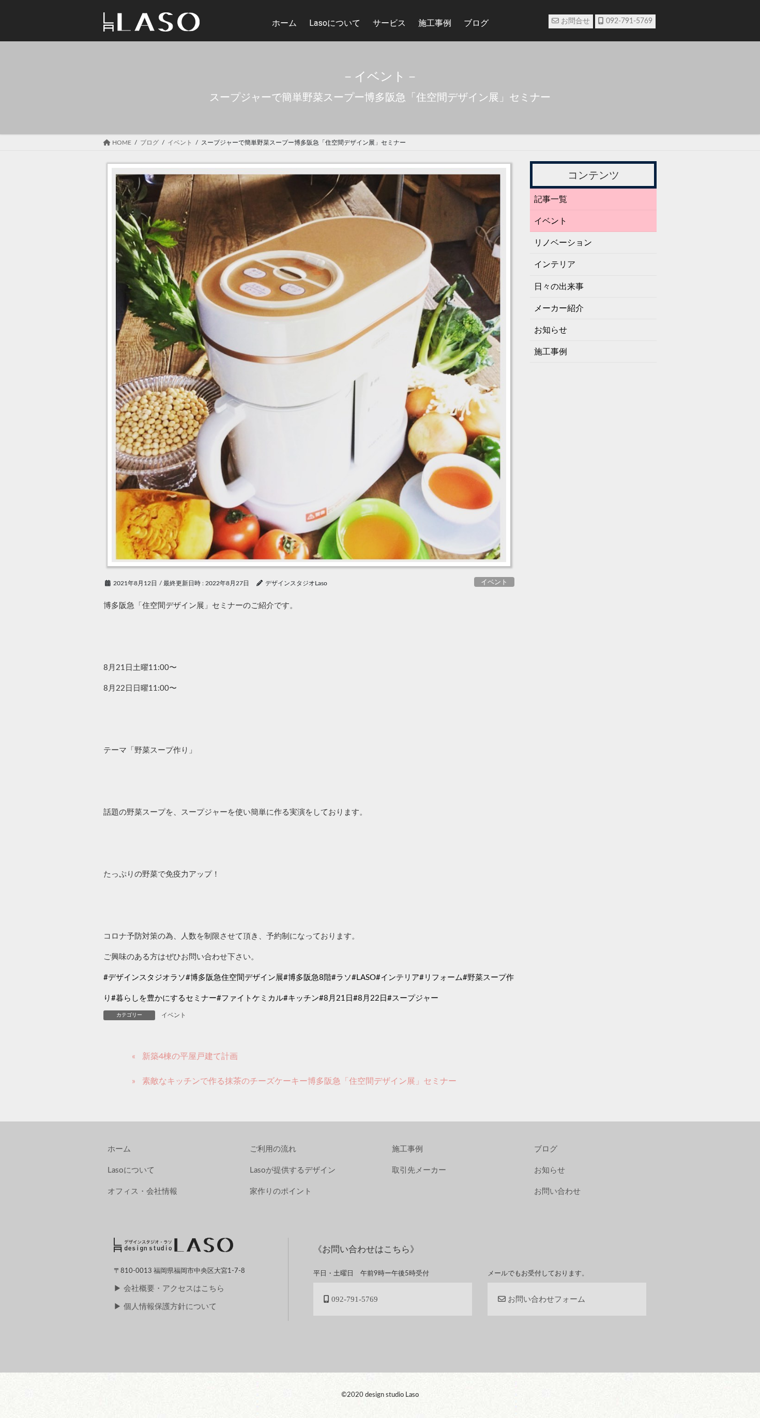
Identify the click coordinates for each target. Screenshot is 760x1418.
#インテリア (397, 977)
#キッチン (301, 998)
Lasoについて (131, 1170)
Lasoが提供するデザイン (293, 1170)
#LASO (364, 977)
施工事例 (550, 352)
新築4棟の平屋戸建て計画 (190, 1056)
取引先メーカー (419, 1170)
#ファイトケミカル (250, 998)
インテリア (554, 264)
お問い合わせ (557, 1191)
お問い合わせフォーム (545, 1299)
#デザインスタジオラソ (144, 977)
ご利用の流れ (273, 1149)
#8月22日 (370, 998)
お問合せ (574, 21)
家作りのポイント (281, 1191)
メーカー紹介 (559, 308)
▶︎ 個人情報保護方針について (165, 1307)
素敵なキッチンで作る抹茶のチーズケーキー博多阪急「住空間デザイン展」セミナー (299, 1081)
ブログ (545, 1149)
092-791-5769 (628, 21)
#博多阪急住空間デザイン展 (234, 977)
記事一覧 (550, 199)
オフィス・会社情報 (142, 1191)
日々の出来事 (559, 287)
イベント (494, 582)
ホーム (284, 23)
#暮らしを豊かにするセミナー (164, 998)
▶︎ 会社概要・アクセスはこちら (169, 1288)
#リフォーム (441, 977)
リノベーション (563, 243)
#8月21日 (336, 998)
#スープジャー (412, 998)
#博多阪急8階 (307, 977)
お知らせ (550, 330)
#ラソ (341, 977)
